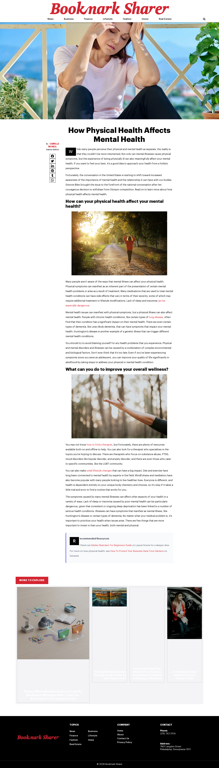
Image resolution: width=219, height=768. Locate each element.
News (50, 19)
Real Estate (165, 19)
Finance (88, 19)
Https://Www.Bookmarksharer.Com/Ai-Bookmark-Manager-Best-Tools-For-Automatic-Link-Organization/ (53, 695)
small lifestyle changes (99, 471)
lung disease (156, 317)
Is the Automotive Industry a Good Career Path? (185, 675)
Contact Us (123, 739)
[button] (204, 19)
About (120, 735)
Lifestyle (107, 19)
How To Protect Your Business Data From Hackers (137, 551)
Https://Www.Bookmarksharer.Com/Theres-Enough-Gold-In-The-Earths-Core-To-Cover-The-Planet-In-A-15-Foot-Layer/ (124, 675)
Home (145, 19)
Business (69, 19)
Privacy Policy (124, 742)
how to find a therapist (99, 445)
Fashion (127, 19)
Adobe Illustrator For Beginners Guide (111, 545)
